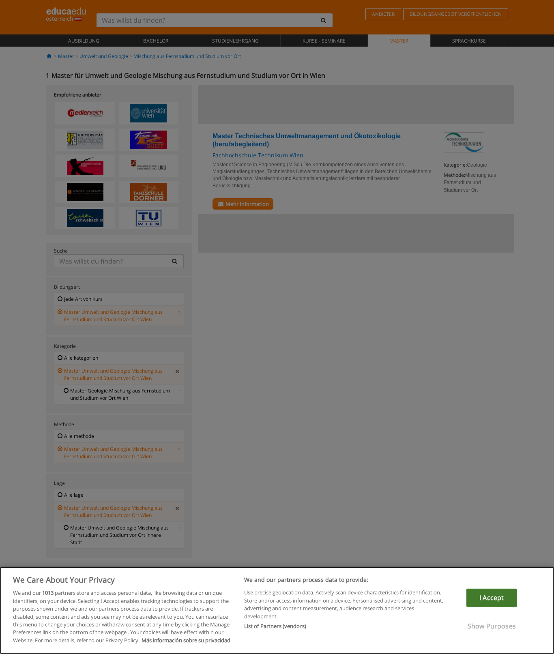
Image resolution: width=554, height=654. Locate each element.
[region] (277, 610)
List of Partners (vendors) (275, 626)
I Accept (491, 597)
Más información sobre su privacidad (186, 640)
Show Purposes (492, 626)
